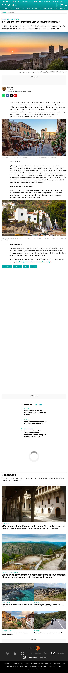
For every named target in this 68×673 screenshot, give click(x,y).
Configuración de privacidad (54, 666)
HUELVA (26, 408)
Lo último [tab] (38, 405)
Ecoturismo (62, 8)
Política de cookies (29, 666)
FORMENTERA (6, 602)
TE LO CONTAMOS (7, 631)
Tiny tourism (18, 1)
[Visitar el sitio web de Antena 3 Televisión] (7, 653)
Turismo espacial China (48, 1)
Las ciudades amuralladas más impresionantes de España (35, 422)
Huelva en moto (58, 1)
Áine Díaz (10, 87)
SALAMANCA (5, 523)
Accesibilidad (42, 669)
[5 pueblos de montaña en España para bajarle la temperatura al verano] (18, 620)
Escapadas (9, 475)
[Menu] (66, 5)
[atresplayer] (58, 5)
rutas (25, 267)
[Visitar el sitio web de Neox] (22, 653)
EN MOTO (36, 631)
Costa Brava (7, 267)
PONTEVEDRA (28, 429)
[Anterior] (13, 1)
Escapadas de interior (18, 8)
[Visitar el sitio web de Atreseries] (45, 653)
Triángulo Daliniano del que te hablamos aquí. (35, 262)
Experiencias (6, 480)
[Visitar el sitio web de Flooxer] (43, 657)
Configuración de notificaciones (30, 669)
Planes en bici (16, 480)
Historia (33, 267)
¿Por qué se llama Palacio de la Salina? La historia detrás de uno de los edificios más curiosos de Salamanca (33, 527)
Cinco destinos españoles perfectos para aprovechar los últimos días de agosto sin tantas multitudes (34, 575)
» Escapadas (10, 12)
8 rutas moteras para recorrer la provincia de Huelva (48, 632)
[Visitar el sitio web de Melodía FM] (24, 657)
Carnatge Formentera (27, 1)
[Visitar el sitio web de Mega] (38, 653)
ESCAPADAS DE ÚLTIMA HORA (10, 572)
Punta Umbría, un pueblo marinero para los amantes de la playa (35, 412)
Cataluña (17, 267)
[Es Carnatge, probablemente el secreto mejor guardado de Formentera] (18, 592)
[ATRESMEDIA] (34, 648)
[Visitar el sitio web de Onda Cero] (53, 653)
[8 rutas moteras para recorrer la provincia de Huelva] (50, 620)
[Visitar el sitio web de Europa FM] (61, 653)
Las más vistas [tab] (26, 405)
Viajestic (3, 12)
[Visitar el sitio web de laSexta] (15, 653)
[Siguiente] (65, 1)
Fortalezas (27, 420)
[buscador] (62, 5)
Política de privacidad (18, 666)
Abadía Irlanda (37, 1)
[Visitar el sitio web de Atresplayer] (34, 657)
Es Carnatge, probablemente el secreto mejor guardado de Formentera (17, 605)
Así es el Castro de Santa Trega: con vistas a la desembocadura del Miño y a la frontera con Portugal (35, 433)
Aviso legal (9, 666)
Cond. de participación (40, 666)
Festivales (5, 8)
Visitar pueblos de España (49, 8)
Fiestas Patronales (33, 8)
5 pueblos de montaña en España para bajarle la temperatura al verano (15, 633)
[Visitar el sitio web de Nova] (30, 653)
